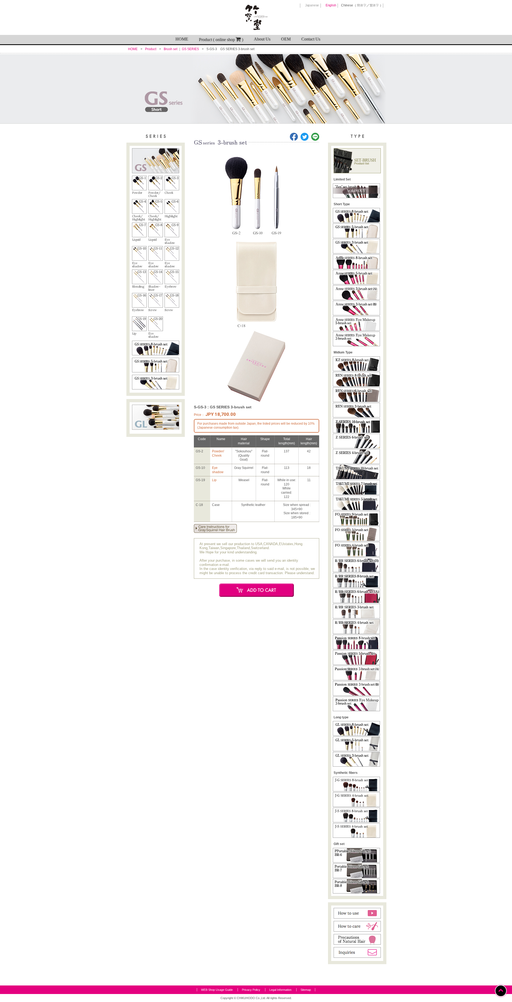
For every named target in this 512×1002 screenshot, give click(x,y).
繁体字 (374, 5)
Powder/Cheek (218, 453)
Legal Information (280, 989)
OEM (286, 39)
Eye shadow (217, 470)
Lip (214, 480)
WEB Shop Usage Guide (217, 989)
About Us (262, 39)
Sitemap (306, 989)
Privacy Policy (251, 989)
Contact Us (310, 39)
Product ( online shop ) (221, 39)
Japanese (312, 5)
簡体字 (361, 5)
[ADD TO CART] (256, 590)
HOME (181, 39)
